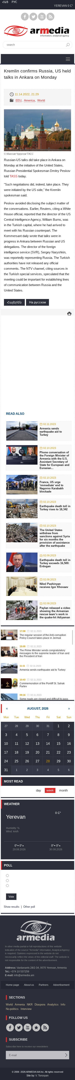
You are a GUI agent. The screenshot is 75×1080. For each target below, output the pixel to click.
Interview (26, 1008)
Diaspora (40, 1004)
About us (29, 984)
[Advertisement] (37, 357)
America (29, 100)
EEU (18, 100)
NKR (29, 1004)
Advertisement (61, 984)
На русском (37, 302)
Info (63, 1004)
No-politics (12, 1008)
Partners (43, 984)
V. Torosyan (42, 1075)
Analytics (53, 1004)
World (41, 100)
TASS (14, 176)
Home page (12, 984)
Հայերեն (14, 302)
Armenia (20, 1004)
